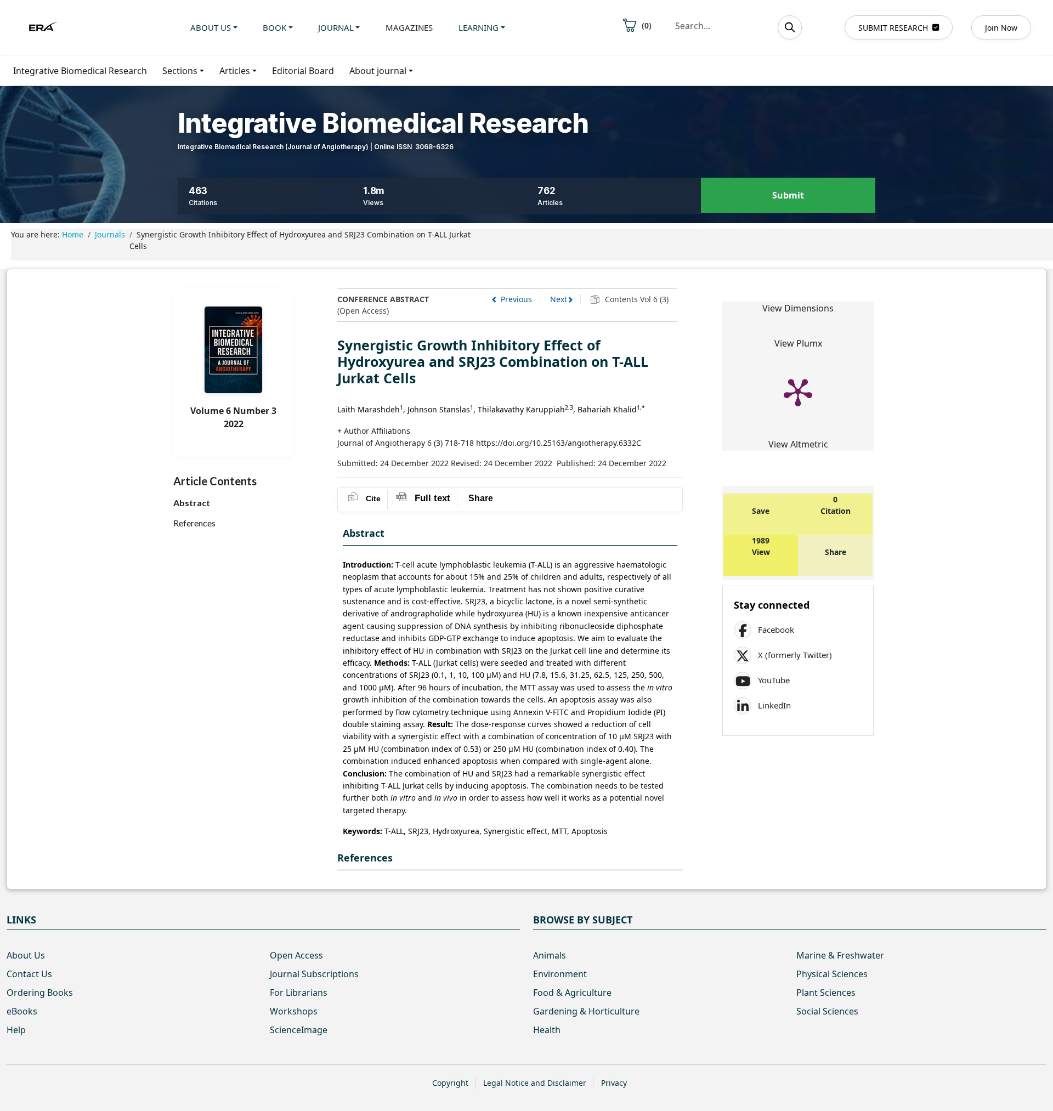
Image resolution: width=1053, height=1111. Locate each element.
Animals (549, 955)
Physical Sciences (832, 974)
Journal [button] (336, 27)
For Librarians (298, 993)
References (194, 523)
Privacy (614, 1083)
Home (72, 234)
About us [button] (210, 27)
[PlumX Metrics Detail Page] (798, 391)
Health (547, 1030)
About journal (377, 71)
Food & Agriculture (572, 993)
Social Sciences (827, 1011)
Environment (560, 974)
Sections (179, 71)
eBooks (22, 1011)
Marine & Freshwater (840, 955)
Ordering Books (40, 993)
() (647, 25)
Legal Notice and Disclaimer (534, 1083)
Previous (516, 299)
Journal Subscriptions (314, 974)
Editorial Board (303, 71)
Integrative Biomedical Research (80, 71)
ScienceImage (298, 1030)
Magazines (409, 27)
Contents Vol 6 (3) (636, 299)
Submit (788, 195)
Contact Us (29, 974)
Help (16, 1030)
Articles (234, 71)
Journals (110, 234)
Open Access (296, 955)
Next (558, 299)
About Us (26, 955)
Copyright (450, 1083)
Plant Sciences (826, 993)
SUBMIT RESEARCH (893, 27)
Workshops (294, 1011)
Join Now (1001, 27)
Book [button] (274, 27)
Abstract (191, 502)
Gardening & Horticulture (586, 1011)
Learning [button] (478, 27)
